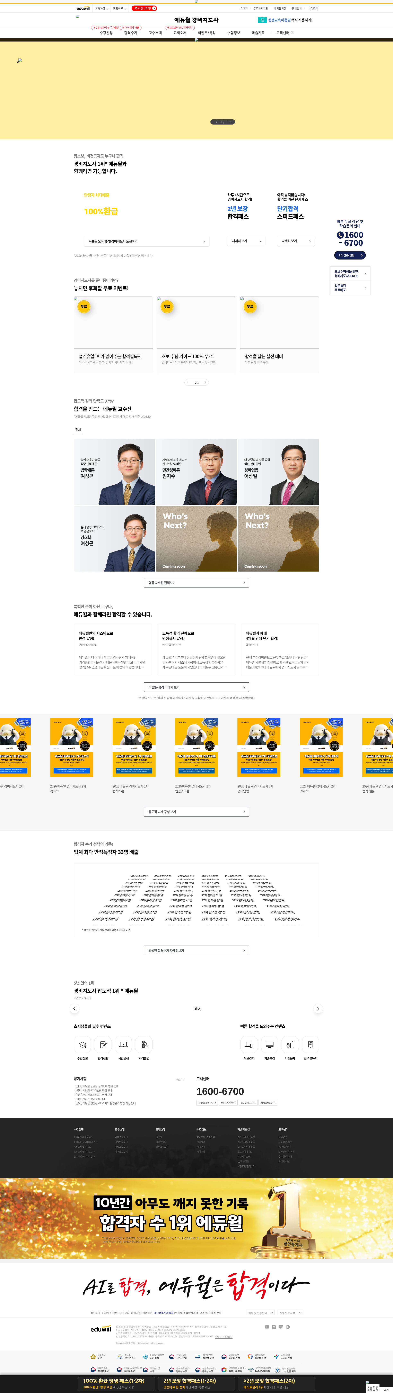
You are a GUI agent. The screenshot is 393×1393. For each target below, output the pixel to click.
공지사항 (80, 1078)
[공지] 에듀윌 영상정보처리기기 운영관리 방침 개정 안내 (106, 1103)
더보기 (179, 1080)
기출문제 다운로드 (246, 1142)
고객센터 (283, 1129)
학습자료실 (243, 1129)
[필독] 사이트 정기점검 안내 (90, 1099)
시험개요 (200, 1142)
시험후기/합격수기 (246, 1166)
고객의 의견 (283, 1161)
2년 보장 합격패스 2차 (84, 1156)
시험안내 (200, 1147)
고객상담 (282, 1137)
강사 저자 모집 (121, 1312)
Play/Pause (213, 122)
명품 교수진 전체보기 (161, 582)
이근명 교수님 (121, 1152)
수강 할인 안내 (285, 1156)
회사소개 (95, 1312)
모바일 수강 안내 (286, 1152)
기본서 (159, 1137)
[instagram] (274, 1327)
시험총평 (200, 1152)
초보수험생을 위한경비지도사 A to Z (346, 273)
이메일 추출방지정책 (186, 1312)
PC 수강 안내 (284, 1147)
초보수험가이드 (244, 1152)
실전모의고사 (162, 1147)
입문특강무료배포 (340, 287)
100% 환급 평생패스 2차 (85, 1142)
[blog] (281, 1327)
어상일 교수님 (121, 1147)
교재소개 (160, 1129)
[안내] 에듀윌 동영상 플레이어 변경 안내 (97, 1086)
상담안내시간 (247, 1103)
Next (243, 90)
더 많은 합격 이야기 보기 (164, 687)
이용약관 (147, 1312)
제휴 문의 (216, 1312)
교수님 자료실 (244, 1156)
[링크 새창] (196, 1)
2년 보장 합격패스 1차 (84, 1152)
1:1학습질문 (243, 1161)
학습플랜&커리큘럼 (205, 1137)
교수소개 (119, 1129)
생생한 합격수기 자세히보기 (166, 950)
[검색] (314, 8)
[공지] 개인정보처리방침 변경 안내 (94, 1090)
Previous (76, 90)
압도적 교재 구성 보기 (162, 811)
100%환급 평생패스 (83, 1137)
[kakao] (288, 1327)
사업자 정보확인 (223, 1337)
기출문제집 (161, 1142)
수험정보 (201, 1129)
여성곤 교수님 (121, 1137)
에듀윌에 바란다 (206, 1103)
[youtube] (267, 1327)
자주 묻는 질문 (285, 1142)
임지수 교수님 (121, 1142)
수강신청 (79, 1129)
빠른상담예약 (227, 1103)
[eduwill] (83, 8)
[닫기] (18, 61)
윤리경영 (136, 1312)
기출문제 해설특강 (246, 1137)
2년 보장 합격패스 (82, 1147)
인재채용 (107, 1312)
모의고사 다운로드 (246, 1147)
